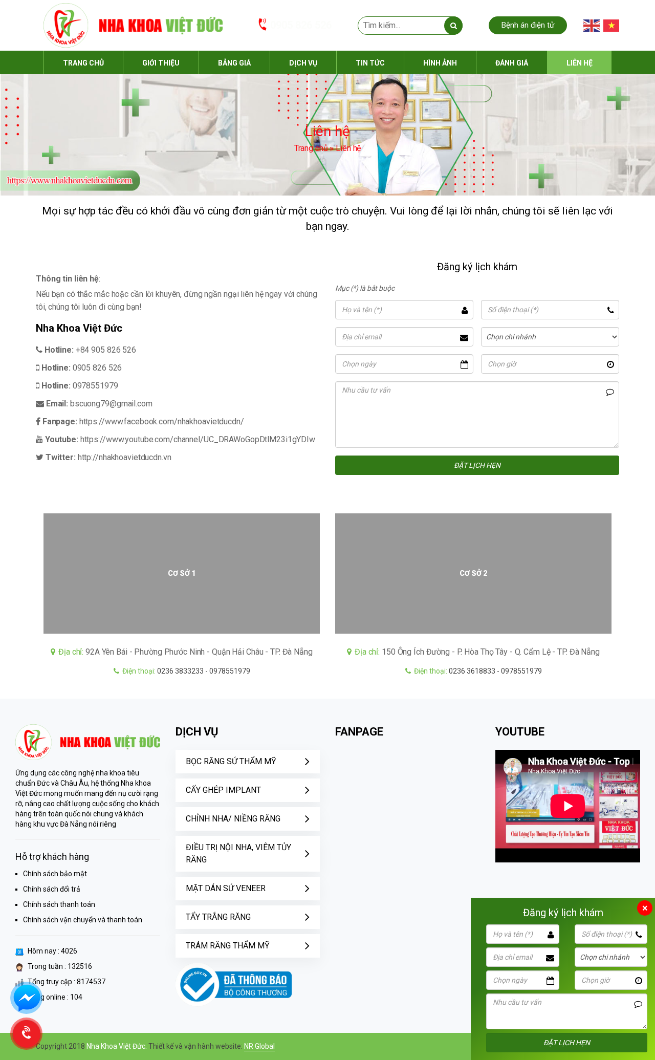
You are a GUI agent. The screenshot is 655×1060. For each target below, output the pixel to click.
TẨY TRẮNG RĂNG (218, 917)
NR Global (259, 1046)
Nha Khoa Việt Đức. (117, 1046)
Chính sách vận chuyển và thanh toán (82, 920)
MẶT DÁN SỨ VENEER (226, 888)
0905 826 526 (301, 25)
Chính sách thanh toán (59, 904)
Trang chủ (83, 63)
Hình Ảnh (440, 63)
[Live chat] (26, 998)
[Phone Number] (26, 1034)
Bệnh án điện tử (527, 25)
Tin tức (370, 63)
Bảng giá (234, 63)
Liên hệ (579, 63)
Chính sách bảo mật (55, 874)
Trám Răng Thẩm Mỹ (228, 945)
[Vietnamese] (612, 25)
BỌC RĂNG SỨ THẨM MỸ (231, 761)
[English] (592, 25)
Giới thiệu (161, 63)
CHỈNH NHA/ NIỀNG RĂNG (233, 819)
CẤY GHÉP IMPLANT (223, 790)
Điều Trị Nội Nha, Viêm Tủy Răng (238, 853)
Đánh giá (511, 63)
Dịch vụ (303, 63)
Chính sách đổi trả (51, 889)
